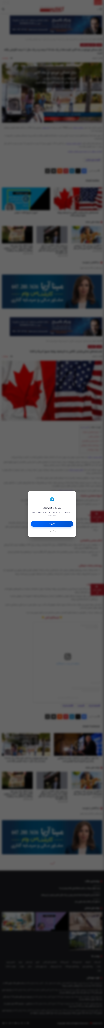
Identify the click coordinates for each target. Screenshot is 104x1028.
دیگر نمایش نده (52, 531)
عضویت (52, 523)
